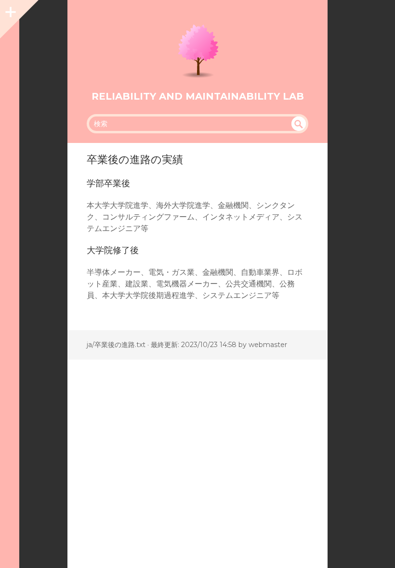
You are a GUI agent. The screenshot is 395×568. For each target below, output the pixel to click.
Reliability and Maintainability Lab (198, 96)
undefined (298, 123)
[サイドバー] (9, 9)
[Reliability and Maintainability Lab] (197, 50)
